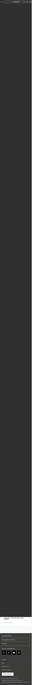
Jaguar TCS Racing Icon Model (14, 618)
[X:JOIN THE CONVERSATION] (9, 653)
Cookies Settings (6, 669)
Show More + (7, 674)
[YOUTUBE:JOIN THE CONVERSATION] (14, 653)
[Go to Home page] (16, 2)
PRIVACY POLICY (5, 666)
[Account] (27, 2)
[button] (16, 636)
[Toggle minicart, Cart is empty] (30, 2)
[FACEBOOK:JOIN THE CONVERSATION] (4, 653)
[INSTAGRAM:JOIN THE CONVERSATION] (19, 653)
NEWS (3, 663)
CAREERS (4, 659)
